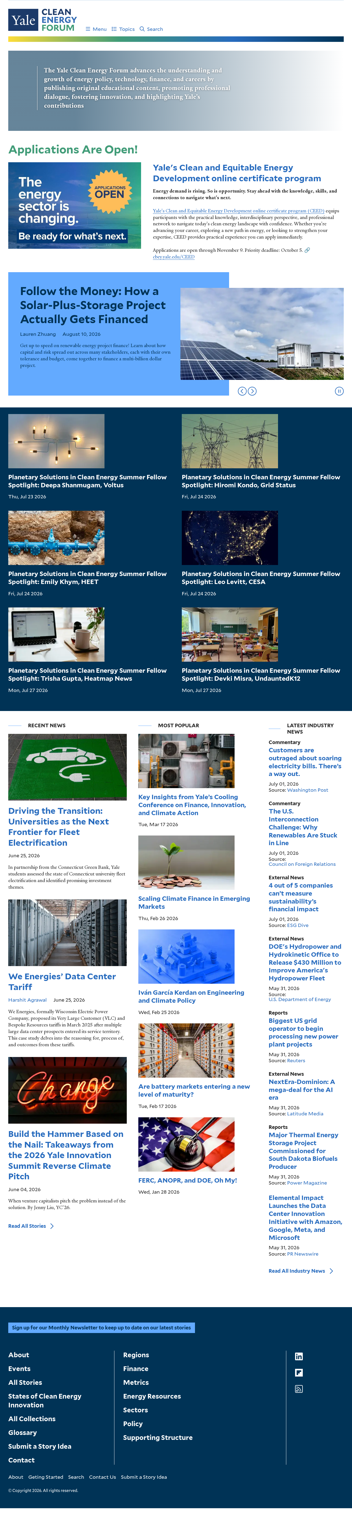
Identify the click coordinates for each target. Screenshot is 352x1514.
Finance (135, 1369)
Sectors (135, 1410)
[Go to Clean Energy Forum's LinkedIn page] (299, 1356)
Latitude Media (305, 1113)
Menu (100, 28)
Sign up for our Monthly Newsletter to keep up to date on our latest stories (101, 1328)
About (18, 1355)
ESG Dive (298, 925)
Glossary (22, 1433)
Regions (136, 1355)
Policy (133, 1424)
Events (19, 1369)
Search (155, 28)
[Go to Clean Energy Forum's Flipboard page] (299, 1373)
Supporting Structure (158, 1438)
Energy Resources (152, 1396)
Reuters (296, 1060)
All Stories (25, 1382)
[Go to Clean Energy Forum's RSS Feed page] (299, 1389)
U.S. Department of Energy (300, 999)
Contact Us (102, 1477)
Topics (127, 28)
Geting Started (45, 1477)
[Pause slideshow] (339, 391)
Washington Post (307, 789)
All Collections (32, 1419)
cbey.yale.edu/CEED (174, 257)
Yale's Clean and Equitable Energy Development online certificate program (237, 172)
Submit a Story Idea (40, 1446)
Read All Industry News (297, 1271)
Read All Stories (27, 1226)
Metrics (136, 1382)
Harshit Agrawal (27, 999)
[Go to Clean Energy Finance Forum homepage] (42, 20)
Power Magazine (307, 1182)
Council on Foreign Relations (302, 863)
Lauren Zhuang (38, 333)
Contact (21, 1460)
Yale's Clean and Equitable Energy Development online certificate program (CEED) (238, 211)
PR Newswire (302, 1253)
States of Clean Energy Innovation (44, 1400)
